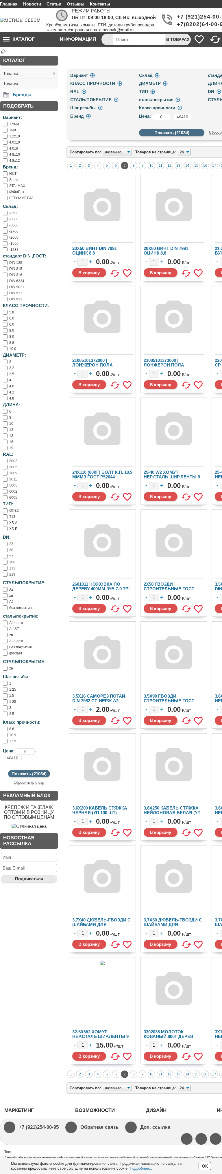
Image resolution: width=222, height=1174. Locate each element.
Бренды (22, 94)
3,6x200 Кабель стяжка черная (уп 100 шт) (99, 810)
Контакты (100, 3)
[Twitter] (187, 1139)
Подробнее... (141, 1168)
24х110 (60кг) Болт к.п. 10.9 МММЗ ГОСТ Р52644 (102, 474)
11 (160, 166)
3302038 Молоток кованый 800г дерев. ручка (169, 1036)
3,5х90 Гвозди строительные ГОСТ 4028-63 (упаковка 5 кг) (170, 701)
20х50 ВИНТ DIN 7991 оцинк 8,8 (94, 250)
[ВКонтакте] (215, 1139)
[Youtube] (201, 1139)
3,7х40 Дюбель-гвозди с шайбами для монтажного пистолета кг (101, 926)
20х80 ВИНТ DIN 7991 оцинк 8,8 (166, 250)
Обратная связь (99, 1127)
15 (196, 166)
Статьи (54, 3)
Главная (9, 3)
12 (169, 166)
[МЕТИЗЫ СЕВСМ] (23, 20)
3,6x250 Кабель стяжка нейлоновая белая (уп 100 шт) (172, 812)
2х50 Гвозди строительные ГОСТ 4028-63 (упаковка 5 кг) (170, 589)
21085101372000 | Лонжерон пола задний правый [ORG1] (100, 365)
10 (151, 166)
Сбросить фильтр (29, 782)
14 (187, 166)
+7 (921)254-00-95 (39, 1127)
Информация (78, 39)
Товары (10, 73)
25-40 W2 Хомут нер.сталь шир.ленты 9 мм (172, 477)
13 (178, 166)
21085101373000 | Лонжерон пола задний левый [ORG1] (170, 365)
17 (214, 166)
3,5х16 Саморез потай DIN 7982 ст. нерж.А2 (98, 698)
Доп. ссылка (155, 1127)
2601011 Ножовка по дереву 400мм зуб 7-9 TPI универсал (101, 589)
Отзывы (75, 3)
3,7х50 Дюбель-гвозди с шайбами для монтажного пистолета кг (173, 926)
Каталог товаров (19, 42)
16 (205, 166)
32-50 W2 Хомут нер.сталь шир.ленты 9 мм (100, 1036)
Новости (32, 3)
